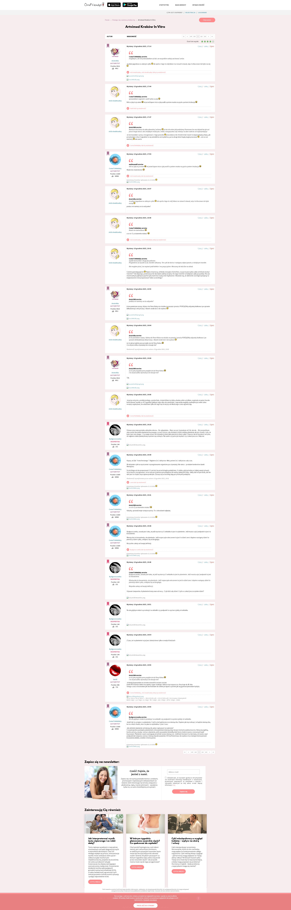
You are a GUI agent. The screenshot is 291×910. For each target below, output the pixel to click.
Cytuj (200, 46)
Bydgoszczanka (115, 439)
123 (205, 36)
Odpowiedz (207, 20)
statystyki (164, 5)
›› (212, 36)
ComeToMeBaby (115, 168)
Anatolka (115, 61)
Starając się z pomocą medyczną (123, 20)
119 (191, 36)
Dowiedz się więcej (150, 900)
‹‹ (183, 36)
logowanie (202, 12)
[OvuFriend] (94, 6)
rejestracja (190, 12)
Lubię (206, 46)
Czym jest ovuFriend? (175, 12)
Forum (107, 20)
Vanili (115, 679)
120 (194, 36)
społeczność (198, 5)
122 (201, 36)
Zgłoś (212, 46)
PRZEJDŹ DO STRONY (145, 905)
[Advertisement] (93, 48)
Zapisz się (183, 791)
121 (198, 36)
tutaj (173, 785)
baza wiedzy (180, 5)
